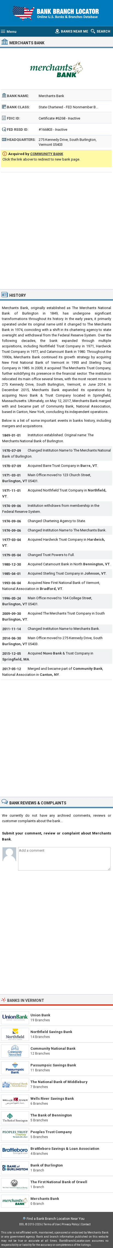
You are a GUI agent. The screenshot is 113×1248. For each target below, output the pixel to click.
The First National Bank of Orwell (58, 1182)
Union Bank (40, 1015)
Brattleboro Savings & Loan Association (64, 1149)
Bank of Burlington (46, 1165)
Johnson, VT (95, 573)
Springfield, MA (15, 659)
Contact (86, 1224)
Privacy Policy (70, 1224)
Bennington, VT (96, 564)
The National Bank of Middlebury (58, 1082)
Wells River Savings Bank (52, 1098)
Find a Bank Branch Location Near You (55, 1219)
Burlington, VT (14, 481)
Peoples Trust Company (51, 1132)
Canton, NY (49, 675)
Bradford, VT (51, 589)
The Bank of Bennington (51, 1115)
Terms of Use (52, 1224)
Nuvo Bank (53, 653)
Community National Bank (52, 1048)
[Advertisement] (56, 230)
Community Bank (87, 669)
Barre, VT (88, 466)
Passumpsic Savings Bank (53, 1065)
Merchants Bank (44, 1199)
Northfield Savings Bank (51, 1032)
